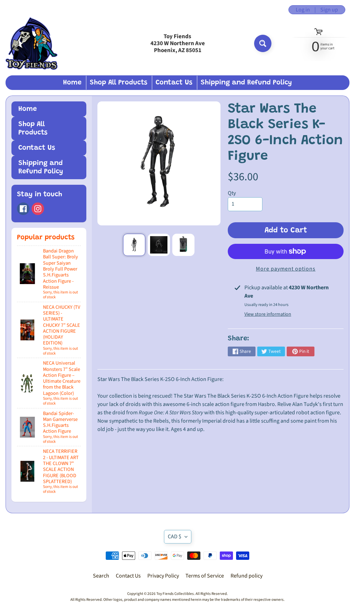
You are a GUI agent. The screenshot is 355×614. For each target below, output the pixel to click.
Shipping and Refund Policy (246, 82)
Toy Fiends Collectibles (175, 593)
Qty (232, 193)
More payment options (285, 269)
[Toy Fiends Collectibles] (32, 43)
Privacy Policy (163, 576)
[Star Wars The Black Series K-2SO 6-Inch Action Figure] (134, 245)
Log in (303, 10)
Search (101, 576)
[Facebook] (23, 208)
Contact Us (174, 82)
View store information (267, 314)
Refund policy (246, 576)
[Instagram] (38, 208)
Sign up (329, 10)
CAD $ (174, 536)
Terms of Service (204, 576)
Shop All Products (118, 82)
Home (72, 82)
